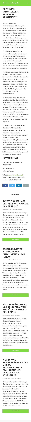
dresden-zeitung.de (11, 3)
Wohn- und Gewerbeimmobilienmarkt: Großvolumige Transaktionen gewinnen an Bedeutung (15, 368)
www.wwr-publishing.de (15, 175)
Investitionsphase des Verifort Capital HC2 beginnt (15, 204)
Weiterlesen (15, 239)
